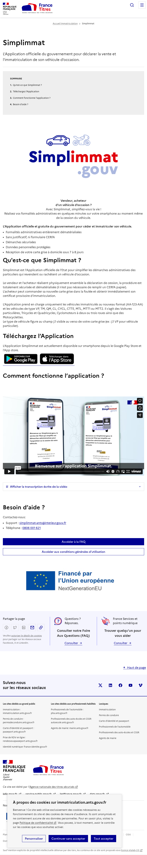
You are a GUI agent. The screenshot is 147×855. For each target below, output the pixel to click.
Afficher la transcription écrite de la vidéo (38, 486)
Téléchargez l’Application (26, 91)
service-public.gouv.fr (38, 794)
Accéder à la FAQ (73, 542)
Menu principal (142, 5)
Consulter (71, 643)
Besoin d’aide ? (21, 104)
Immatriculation (107, 709)
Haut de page (136, 667)
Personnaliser (34, 838)
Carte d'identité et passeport (114, 721)
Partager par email (32, 627)
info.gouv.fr (10, 794)
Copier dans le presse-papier (40, 627)
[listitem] (100, 685)
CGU (128, 834)
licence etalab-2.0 (130, 850)
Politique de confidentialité (36, 822)
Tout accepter (103, 838)
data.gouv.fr (97, 794)
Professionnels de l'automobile (115, 726)
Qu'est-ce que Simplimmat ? (27, 85)
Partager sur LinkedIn (23, 627)
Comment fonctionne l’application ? (31, 98)
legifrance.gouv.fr (71, 794)
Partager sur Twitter (15, 627)
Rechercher (132, 5)
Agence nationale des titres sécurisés (51, 786)
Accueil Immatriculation (65, 23)
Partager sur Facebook (6, 627)
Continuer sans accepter (68, 838)
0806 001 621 (31, 528)
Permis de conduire (109, 715)
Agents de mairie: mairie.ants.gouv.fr (69, 728)
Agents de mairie (107, 738)
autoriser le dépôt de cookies (26, 635)
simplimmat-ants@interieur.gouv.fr (42, 523)
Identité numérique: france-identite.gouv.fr (25, 746)
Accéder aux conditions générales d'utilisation (73, 552)
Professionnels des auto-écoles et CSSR (119, 732)
